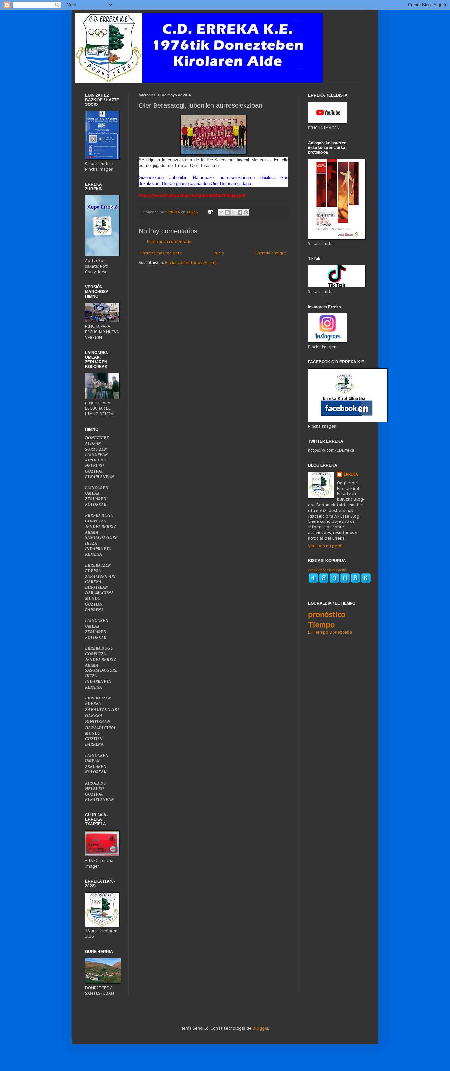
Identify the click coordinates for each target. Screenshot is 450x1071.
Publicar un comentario (169, 241)
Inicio (218, 253)
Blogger (260, 1028)
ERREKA (351, 474)
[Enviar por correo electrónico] (221, 212)
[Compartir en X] (233, 212)
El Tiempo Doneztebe (330, 632)
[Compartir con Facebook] (240, 212)
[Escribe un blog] (227, 212)
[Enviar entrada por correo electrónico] (210, 212)
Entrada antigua (271, 253)
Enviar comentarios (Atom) (191, 262)
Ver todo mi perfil (325, 545)
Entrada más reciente (161, 253)
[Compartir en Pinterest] (246, 212)
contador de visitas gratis (327, 569)
